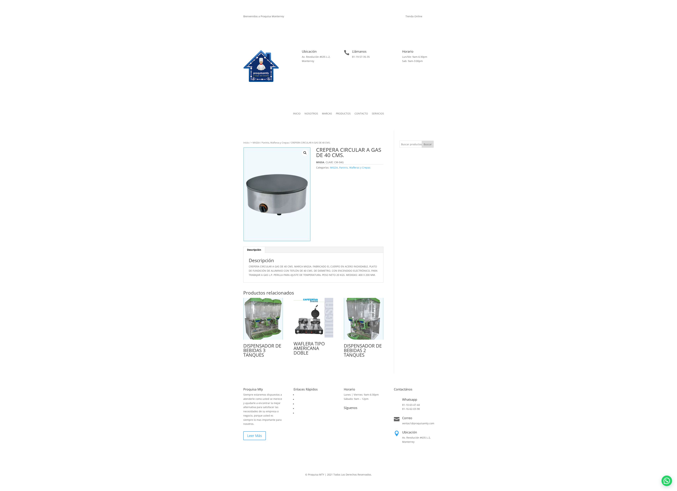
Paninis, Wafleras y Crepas (275, 142)
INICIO (297, 113)
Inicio (246, 142)
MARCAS (327, 113)
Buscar (428, 144)
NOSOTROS (311, 113)
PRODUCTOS (343, 113)
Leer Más (254, 435)
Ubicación (309, 51)
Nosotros (301, 399)
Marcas (300, 404)
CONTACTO (361, 113)
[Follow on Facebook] (373, 17)
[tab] (254, 250)
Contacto (301, 408)
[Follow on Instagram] (380, 17)
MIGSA (334, 167)
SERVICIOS (378, 113)
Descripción (254, 249)
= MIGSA (255, 142)
